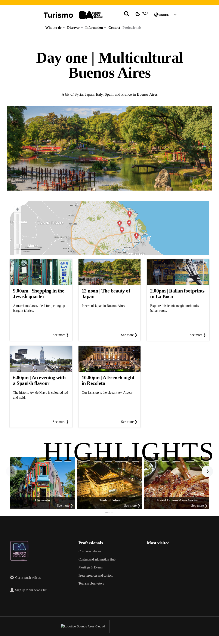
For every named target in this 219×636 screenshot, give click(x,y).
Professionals (132, 27)
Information (94, 27)
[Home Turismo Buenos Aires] (73, 15)
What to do (53, 27)
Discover (74, 27)
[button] (12, 471)
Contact (114, 27)
